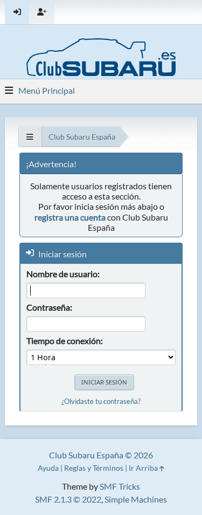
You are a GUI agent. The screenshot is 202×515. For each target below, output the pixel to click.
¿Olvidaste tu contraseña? (101, 401)
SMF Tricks (120, 486)
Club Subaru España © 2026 (101, 455)
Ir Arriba (144, 467)
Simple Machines (136, 499)
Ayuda (48, 467)
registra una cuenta (70, 217)
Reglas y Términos (93, 467)
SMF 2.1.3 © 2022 (68, 499)
